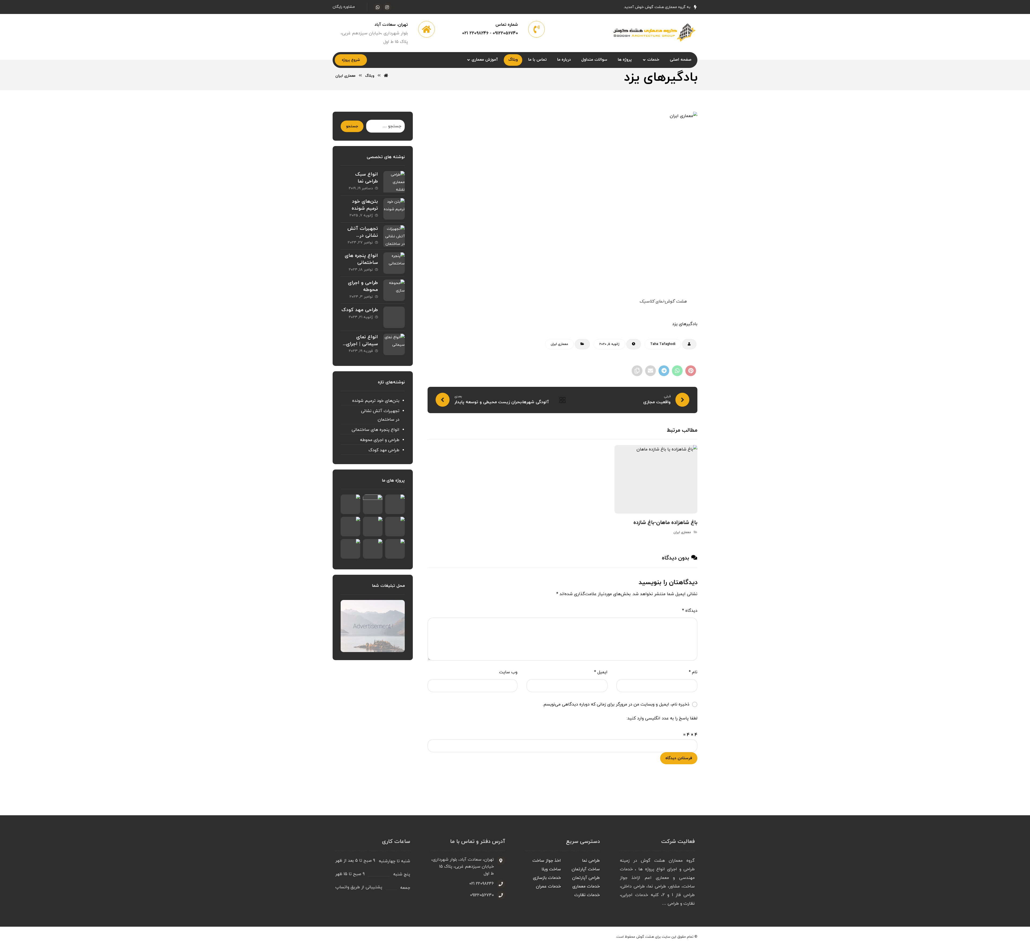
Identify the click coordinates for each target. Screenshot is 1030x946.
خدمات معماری (586, 886)
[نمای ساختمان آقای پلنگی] (372, 504)
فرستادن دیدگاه (678, 758)
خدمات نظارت (587, 895)
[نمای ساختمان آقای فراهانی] (372, 549)
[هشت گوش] (652, 32)
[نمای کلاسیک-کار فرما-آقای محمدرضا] (395, 549)
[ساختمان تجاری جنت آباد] (350, 526)
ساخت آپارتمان (586, 869)
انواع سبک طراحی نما (366, 177)
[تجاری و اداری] (350, 549)
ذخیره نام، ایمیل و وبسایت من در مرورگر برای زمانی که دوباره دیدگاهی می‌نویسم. (616, 704)
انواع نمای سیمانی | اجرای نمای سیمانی (362, 344)
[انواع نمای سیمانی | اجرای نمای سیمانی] (394, 344)
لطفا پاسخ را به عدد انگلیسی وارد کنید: (662, 718)
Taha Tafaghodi (662, 344)
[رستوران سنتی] (372, 526)
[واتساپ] (377, 7)
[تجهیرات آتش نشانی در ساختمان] (394, 236)
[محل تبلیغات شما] (373, 626)
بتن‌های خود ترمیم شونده (365, 205)
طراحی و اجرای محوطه (379, 440)
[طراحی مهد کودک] (394, 317)
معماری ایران (559, 344)
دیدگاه (689, 611)
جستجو (352, 126)
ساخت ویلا (551, 869)
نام (693, 672)
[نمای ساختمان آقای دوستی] (350, 504)
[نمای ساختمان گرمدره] (395, 504)
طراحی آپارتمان (586, 878)
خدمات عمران (548, 886)
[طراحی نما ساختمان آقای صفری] (395, 526)
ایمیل (600, 672)
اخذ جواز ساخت (546, 861)
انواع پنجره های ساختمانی (361, 259)
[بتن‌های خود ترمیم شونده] (394, 209)
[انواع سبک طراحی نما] (394, 181)
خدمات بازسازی (547, 878)
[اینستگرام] (387, 7)
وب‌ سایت (508, 672)
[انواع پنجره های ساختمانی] (394, 263)
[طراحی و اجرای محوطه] (394, 290)
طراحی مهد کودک (359, 310)
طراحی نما (591, 861)
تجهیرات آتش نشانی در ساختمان (362, 235)
